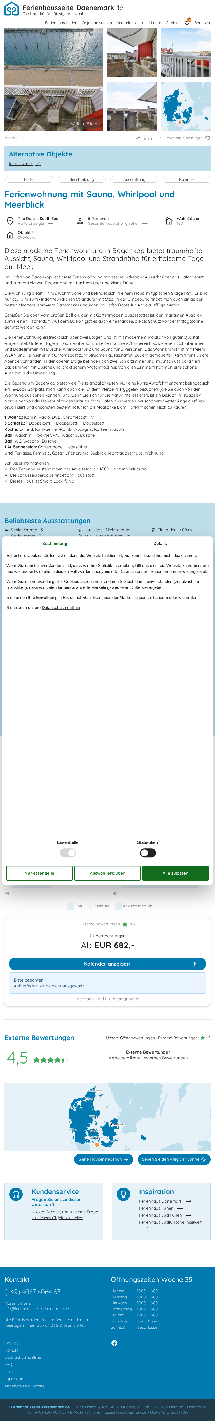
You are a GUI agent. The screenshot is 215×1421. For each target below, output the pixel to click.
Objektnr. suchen (97, 22)
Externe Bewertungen (100, 923)
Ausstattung (134, 179)
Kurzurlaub (126, 22)
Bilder (29, 179)
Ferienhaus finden (61, 22)
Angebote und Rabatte (24, 1386)
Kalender (187, 179)
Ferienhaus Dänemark (160, 1201)
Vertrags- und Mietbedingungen (107, 998)
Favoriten (189, 19)
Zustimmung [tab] (55, 543)
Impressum (14, 1378)
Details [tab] (160, 543)
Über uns (12, 1371)
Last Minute (150, 22)
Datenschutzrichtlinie (22, 1357)
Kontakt (11, 1350)
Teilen (147, 138)
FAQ (8, 1364)
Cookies (11, 1342)
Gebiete (173, 22)
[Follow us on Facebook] (114, 1343)
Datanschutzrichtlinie (61, 607)
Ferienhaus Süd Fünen (160, 1215)
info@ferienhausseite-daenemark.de (36, 1308)
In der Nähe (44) (25, 163)
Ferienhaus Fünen (156, 1208)
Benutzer (202, 22)
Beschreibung (81, 179)
